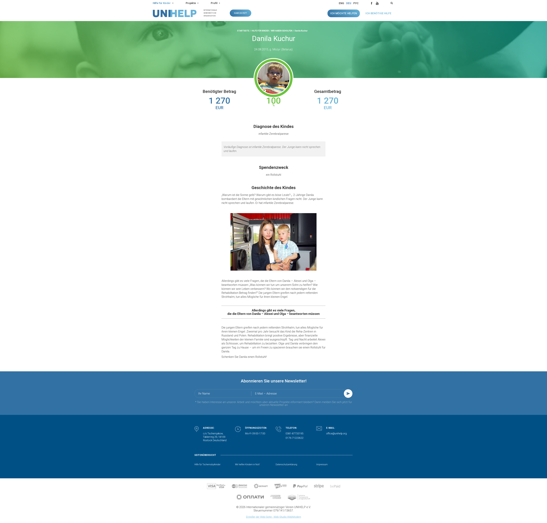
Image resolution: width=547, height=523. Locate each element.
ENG (341, 3)
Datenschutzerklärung (286, 464)
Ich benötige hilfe (378, 13)
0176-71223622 (294, 437)
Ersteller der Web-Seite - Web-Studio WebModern (273, 516)
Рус (356, 3)
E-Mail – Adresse (266, 393)
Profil (214, 3)
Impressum (322, 464)
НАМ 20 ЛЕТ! (240, 13)
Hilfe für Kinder (162, 3)
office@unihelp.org (336, 433)
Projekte (191, 3)
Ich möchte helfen (343, 13)
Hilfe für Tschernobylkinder (207, 464)
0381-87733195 (294, 433)
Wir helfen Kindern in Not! (247, 464)
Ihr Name (204, 393)
